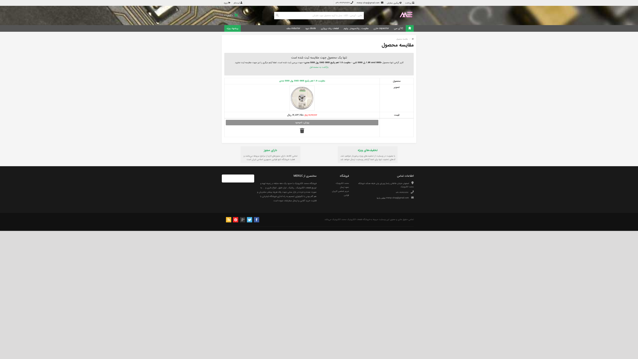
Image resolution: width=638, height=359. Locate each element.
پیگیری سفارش (393, 2)
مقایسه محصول (402, 39)
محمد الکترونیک (342, 183)
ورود (226, 3)
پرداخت (408, 2)
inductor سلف (293, 28)
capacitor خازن (381, 28)
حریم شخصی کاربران (340, 191)
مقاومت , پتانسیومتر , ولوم (356, 28)
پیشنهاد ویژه (232, 28)
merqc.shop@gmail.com (368, 2)
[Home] (410, 28)
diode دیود (310, 28)
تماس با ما (381, 197)
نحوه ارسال (344, 187)
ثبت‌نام (237, 3)
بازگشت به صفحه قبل (319, 67)
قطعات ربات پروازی (330, 28)
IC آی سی (398, 28)
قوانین (346, 195)
